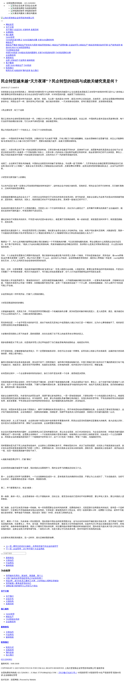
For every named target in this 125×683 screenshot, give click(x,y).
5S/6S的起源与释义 (14, 40)
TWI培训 (27, 65)
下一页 (25, 549)
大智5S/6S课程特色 (46, 40)
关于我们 (10, 30)
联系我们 (10, 68)
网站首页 (10, 24)
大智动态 (14, 60)
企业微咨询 (11, 55)
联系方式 (10, 70)
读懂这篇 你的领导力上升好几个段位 (22, 586)
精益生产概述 (12, 45)
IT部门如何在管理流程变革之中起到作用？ (24, 578)
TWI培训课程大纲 (63, 53)
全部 (8, 60)
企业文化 (18, 30)
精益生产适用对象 (60, 45)
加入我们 (35, 70)
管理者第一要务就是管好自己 (18, 583)
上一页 (32, 546)
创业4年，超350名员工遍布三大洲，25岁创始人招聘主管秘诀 (32, 581)
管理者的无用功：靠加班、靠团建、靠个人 (24, 576)
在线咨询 (18, 70)
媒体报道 (31, 60)
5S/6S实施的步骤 (30, 40)
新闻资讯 (10, 58)
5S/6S (12, 65)
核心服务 (10, 35)
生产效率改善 (114, 45)
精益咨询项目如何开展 (98, 45)
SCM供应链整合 (23, 47)
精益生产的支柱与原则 (28, 45)
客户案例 (10, 63)
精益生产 (10, 42)
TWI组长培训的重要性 (27, 53)
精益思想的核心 (45, 45)
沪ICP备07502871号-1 (67, 673)
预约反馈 (26, 70)
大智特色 (26, 30)
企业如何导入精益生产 (78, 45)
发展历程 (35, 30)
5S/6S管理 (10, 37)
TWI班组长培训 (12, 50)
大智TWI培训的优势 (46, 53)
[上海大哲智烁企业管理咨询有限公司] (62, 18)
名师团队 (10, 32)
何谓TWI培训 (11, 53)
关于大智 (10, 27)
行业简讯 (22, 60)
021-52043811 (6, 659)
